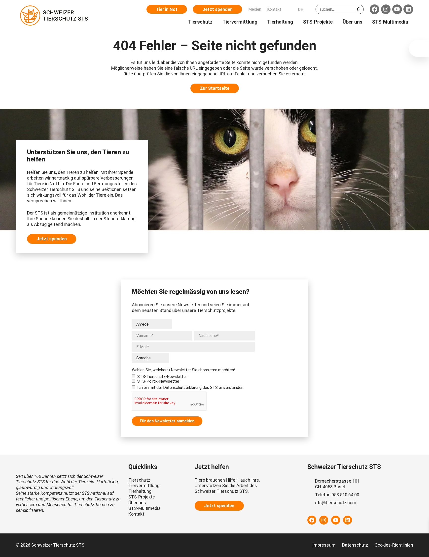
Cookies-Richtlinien (394, 545)
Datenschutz (355, 545)
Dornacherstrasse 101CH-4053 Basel (337, 483)
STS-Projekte (141, 496)
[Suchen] (358, 9)
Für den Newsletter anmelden (167, 421)
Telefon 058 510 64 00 (337, 494)
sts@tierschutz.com (335, 502)
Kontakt (136, 514)
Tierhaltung (139, 491)
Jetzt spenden (217, 9)
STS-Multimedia (144, 508)
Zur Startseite (214, 88)
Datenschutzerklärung (182, 387)
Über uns (137, 502)
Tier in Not (167, 9)
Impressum (323, 545)
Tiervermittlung (143, 485)
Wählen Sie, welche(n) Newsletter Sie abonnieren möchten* (184, 370)
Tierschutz (139, 480)
